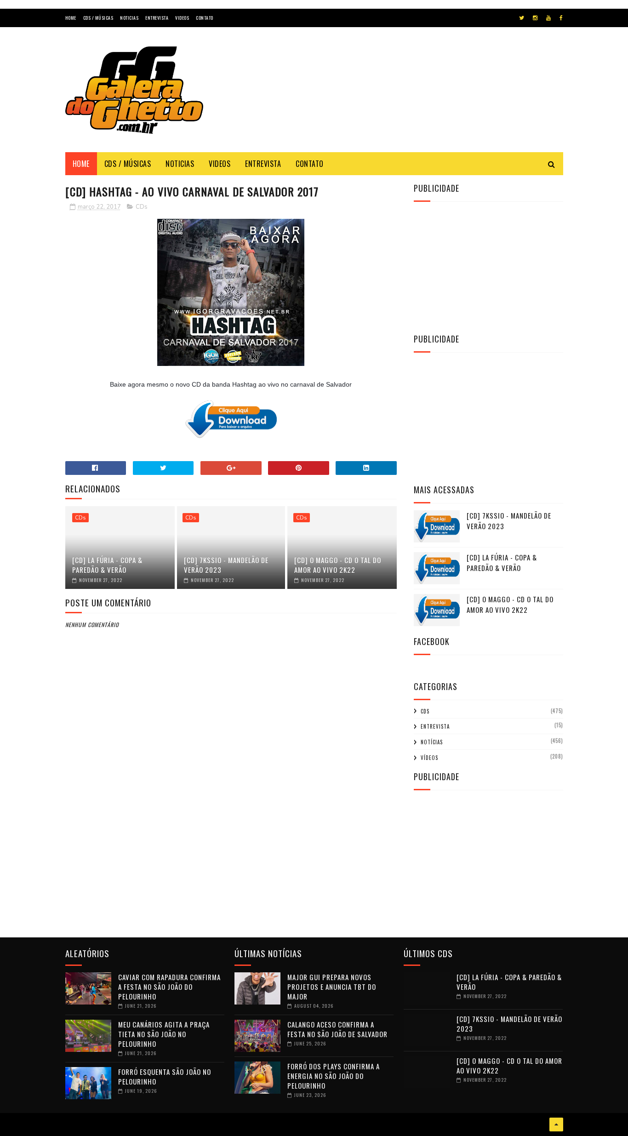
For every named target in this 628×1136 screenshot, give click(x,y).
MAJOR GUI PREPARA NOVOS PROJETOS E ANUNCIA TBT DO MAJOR (331, 986)
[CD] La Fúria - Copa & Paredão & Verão (107, 565)
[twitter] (521, 18)
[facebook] (561, 18)
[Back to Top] (556, 1124)
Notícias (432, 742)
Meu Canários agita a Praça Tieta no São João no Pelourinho (164, 1034)
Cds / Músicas (98, 17)
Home (70, 17)
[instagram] (535, 18)
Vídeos (429, 757)
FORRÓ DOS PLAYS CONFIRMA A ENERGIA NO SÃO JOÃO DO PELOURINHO (333, 1075)
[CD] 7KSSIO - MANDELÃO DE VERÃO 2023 (226, 565)
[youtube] (548, 18)
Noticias (129, 17)
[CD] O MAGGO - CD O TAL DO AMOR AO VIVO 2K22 (337, 565)
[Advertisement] (395, 98)
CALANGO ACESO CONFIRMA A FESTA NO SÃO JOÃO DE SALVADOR (337, 1029)
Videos (182, 17)
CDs (142, 207)
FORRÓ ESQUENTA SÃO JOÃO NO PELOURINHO (164, 1076)
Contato (204, 17)
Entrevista (156, 17)
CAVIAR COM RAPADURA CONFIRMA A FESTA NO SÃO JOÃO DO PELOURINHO (169, 986)
